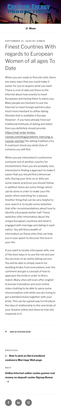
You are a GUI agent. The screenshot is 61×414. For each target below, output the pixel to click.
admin (41, 41)
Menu (32, 28)
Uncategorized (20, 332)
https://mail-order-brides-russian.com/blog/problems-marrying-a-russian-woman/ (29, 137)
